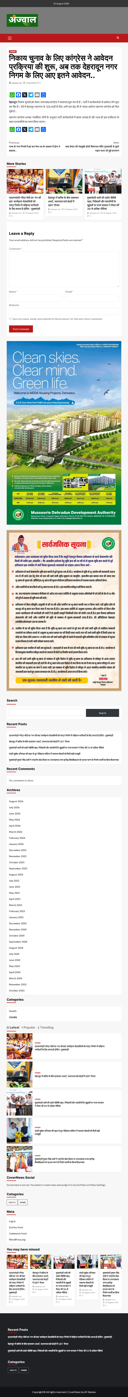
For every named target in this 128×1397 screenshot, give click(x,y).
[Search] (118, 38)
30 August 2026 (31, 213)
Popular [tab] (29, 1027)
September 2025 (18, 868)
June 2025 (14, 886)
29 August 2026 (109, 213)
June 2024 (14, 960)
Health (13, 1011)
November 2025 (18, 856)
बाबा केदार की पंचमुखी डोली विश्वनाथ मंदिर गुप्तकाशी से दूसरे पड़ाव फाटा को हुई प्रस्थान (92, 146)
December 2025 (18, 850)
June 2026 (14, 813)
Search (12, 700)
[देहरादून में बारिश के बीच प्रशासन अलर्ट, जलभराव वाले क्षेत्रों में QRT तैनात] (64, 181)
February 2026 (17, 837)
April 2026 (14, 825)
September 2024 (18, 941)
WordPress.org (17, 1239)
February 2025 (17, 911)
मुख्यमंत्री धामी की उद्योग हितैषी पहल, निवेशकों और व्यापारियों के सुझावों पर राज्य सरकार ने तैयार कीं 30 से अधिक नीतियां (56, 747)
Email (69, 291)
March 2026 (15, 831)
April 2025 (14, 899)
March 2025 (15, 905)
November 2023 (18, 984)
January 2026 (16, 844)
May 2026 (14, 819)
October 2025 (17, 862)
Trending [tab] (46, 1027)
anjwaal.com (17, 83)
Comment (15, 248)
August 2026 (16, 801)
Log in (12, 1221)
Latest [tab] (14, 1027)
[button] (10, 38)
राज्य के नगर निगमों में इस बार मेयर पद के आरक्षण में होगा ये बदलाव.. (34, 146)
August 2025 (16, 874)
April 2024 (14, 972)
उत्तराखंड (13, 51)
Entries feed (16, 1227)
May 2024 (14, 966)
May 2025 (14, 892)
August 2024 (16, 947)
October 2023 (17, 990)
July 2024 (14, 953)
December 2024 (18, 923)
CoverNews (74, 1391)
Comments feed (18, 1233)
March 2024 (15, 978)
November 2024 (18, 929)
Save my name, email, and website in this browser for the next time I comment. (57, 318)
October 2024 (17, 935)
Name (13, 291)
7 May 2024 (31, 83)
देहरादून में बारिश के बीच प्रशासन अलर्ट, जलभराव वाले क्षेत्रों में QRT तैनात (63, 201)
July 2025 (14, 880)
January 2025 (16, 917)
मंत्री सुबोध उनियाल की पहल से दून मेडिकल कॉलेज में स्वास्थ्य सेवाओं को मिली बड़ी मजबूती (44, 753)
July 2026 (14, 807)
